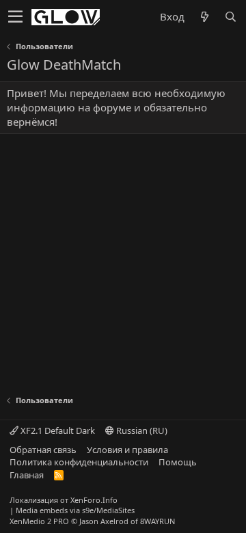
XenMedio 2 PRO (39, 521)
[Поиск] (230, 16)
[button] (15, 17)
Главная (27, 475)
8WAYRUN (157, 521)
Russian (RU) (140, 430)
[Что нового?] (204, 16)
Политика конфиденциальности (79, 462)
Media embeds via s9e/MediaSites (75, 510)
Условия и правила (127, 449)
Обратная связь (43, 449)
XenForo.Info (94, 500)
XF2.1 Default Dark (56, 430)
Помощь (178, 462)
